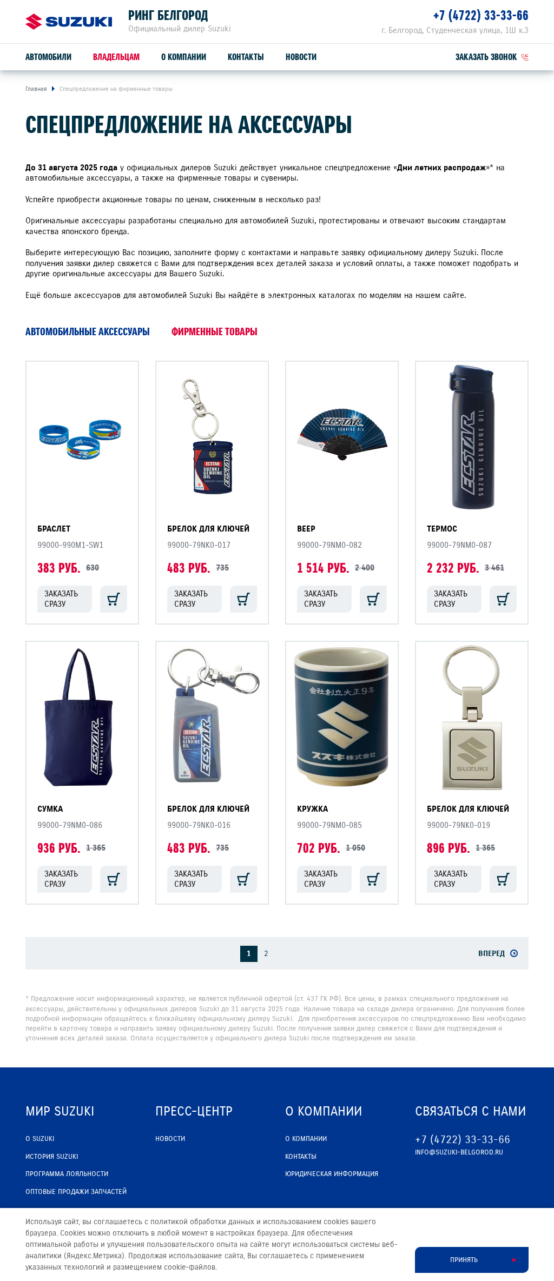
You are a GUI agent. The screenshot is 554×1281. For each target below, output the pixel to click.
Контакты (246, 57)
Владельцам (116, 57)
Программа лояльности (66, 1174)
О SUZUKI (39, 1138)
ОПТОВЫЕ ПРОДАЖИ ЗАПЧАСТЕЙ (76, 1191)
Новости (301, 57)
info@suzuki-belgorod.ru (459, 1152)
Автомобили (48, 57)
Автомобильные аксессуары (87, 331)
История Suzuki (51, 1156)
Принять (464, 1260)
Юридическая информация (331, 1174)
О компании (183, 57)
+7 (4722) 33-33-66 (481, 15)
